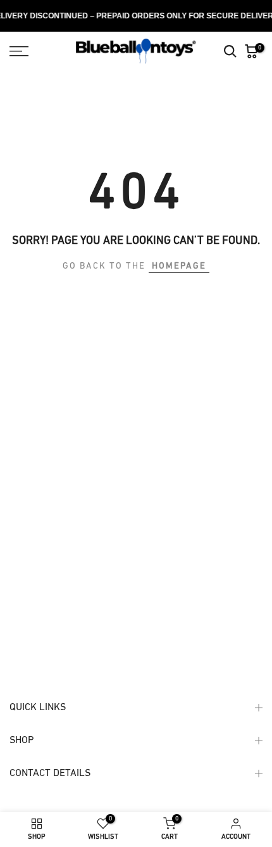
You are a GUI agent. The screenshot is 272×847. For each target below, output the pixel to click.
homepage (179, 266)
